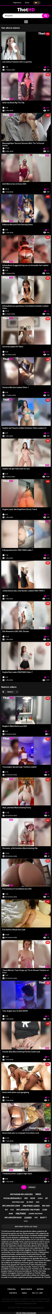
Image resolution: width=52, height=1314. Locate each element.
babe (11, 1214)
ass (12, 1210)
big (6, 1210)
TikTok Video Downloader (26, 1313)
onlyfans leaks (31, 1206)
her (26, 1198)
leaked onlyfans (35, 1214)
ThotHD (18, 1308)
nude (32, 1198)
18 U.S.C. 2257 (37, 1293)
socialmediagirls (12, 1198)
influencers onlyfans (28, 1210)
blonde (30, 1202)
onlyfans (21, 1213)
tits (26, 1221)
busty (43, 1217)
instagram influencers (21, 1194)
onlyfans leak (18, 1202)
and (37, 1202)
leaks (40, 1198)
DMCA (24, 1293)
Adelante (31, 1187)
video (38, 1194)
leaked (28, 1217)
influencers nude (13, 1218)
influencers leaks (11, 1206)
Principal (11, 1289)
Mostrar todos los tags (26, 1227)
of (46, 1198)
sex (36, 1217)
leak (44, 1210)
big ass (46, 1206)
